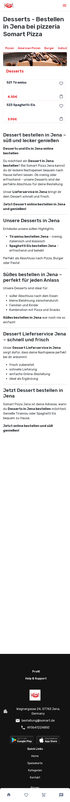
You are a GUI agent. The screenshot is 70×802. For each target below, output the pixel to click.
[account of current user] (64, 5)
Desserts (15, 71)
